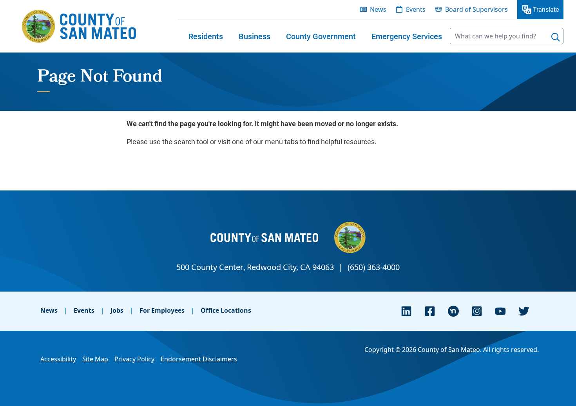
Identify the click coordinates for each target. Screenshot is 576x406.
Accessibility (58, 359)
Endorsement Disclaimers (199, 359)
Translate (546, 9)
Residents (205, 36)
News (49, 310)
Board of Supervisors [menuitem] (476, 9)
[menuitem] (206, 36)
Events (84, 310)
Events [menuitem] (416, 9)
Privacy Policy (134, 359)
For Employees (162, 310)
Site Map (95, 359)
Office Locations (226, 310)
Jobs (116, 310)
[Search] (555, 37)
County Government (321, 36)
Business (254, 36)
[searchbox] (506, 36)
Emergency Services (406, 36)
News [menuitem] (378, 9)
